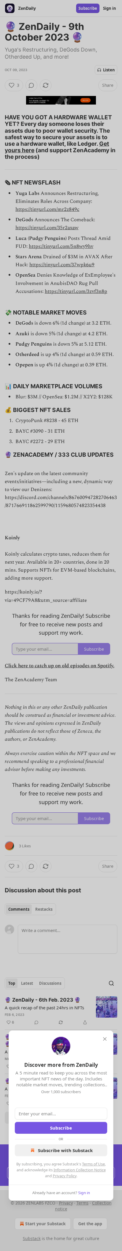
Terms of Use (93, 1164)
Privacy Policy (64, 1175)
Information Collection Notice (80, 1170)
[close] (105, 1039)
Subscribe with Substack (65, 1150)
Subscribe (61, 1128)
